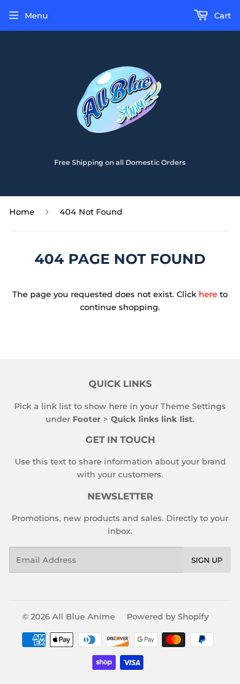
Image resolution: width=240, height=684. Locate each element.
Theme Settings (193, 406)
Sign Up (207, 560)
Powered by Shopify (168, 616)
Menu (36, 15)
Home (21, 212)
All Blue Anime (83, 616)
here (208, 294)
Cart (221, 15)
